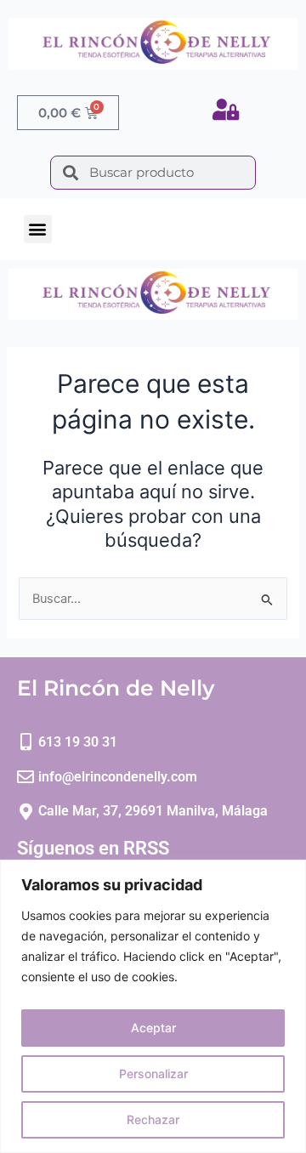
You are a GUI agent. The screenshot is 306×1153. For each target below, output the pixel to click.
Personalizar (153, 1073)
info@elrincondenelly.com (117, 777)
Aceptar (153, 1027)
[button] (38, 229)
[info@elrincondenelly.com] (25, 777)
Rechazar (153, 1119)
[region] (153, 1006)
